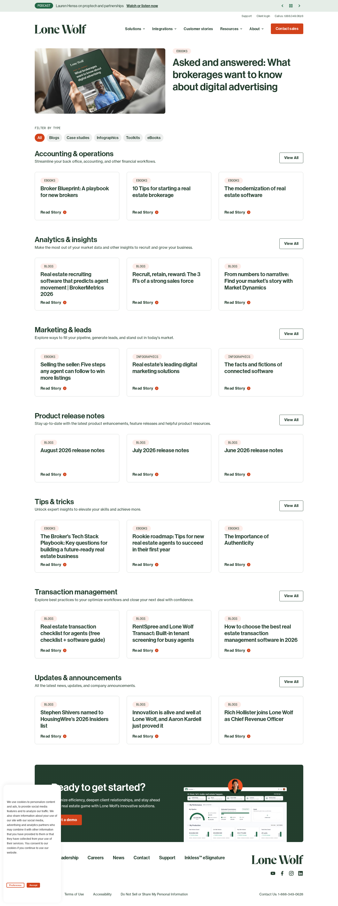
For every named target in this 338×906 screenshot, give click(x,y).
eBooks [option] (154, 137)
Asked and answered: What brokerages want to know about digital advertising (232, 74)
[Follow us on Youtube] (273, 874)
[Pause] (291, 6)
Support (247, 16)
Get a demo (66, 819)
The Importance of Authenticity (246, 539)
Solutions (133, 29)
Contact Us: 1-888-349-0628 (281, 894)
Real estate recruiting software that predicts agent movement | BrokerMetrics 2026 (74, 284)
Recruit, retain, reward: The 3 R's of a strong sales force (166, 277)
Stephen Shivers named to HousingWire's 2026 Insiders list (74, 719)
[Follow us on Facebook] (282, 874)
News (118, 857)
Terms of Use (74, 894)
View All (291, 157)
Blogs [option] (54, 137)
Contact (142, 857)
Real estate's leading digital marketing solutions (164, 367)
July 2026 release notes (160, 450)
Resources (229, 29)
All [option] (39, 137)
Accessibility (102, 894)
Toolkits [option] (133, 137)
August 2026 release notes (72, 450)
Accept (33, 885)
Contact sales (287, 28)
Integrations (162, 29)
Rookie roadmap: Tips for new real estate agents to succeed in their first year (168, 543)
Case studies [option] (78, 137)
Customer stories (198, 29)
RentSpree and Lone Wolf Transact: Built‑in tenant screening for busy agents (163, 633)
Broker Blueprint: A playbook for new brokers (74, 191)
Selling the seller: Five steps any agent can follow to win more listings (73, 371)
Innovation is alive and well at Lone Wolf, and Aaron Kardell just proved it (166, 719)
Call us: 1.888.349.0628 (289, 16)
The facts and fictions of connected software (253, 367)
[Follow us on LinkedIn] (300, 874)
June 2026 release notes (253, 450)
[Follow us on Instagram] (291, 874)
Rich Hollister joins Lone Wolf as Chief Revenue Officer (258, 715)
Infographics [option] (108, 137)
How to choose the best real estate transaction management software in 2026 (261, 633)
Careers (96, 857)
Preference (15, 885)
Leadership (67, 857)
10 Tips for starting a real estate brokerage (161, 191)
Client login (263, 16)
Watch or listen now (142, 6)
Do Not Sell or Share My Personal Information (154, 894)
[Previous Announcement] (282, 6)
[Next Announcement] (299, 6)
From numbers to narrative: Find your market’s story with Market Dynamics (258, 281)
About (254, 29)
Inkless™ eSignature (205, 857)
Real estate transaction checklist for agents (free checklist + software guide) (72, 633)
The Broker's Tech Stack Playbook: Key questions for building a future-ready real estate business (73, 546)
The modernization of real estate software (255, 191)
